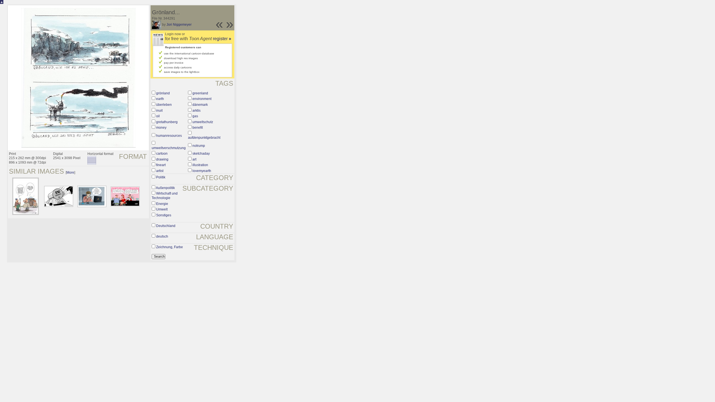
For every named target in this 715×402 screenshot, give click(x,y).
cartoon (162, 153)
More (70, 172)
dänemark (200, 105)
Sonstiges (163, 215)
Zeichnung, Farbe (169, 247)
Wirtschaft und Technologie (165, 196)
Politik (160, 177)
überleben (164, 105)
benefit (197, 128)
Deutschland (165, 226)
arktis (196, 111)
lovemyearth (201, 171)
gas (195, 116)
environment (201, 99)
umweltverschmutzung (169, 148)
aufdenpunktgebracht (204, 138)
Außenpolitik (165, 188)
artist (159, 171)
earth (160, 99)
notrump (198, 146)
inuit (159, 111)
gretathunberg (167, 122)
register (222, 38)
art (194, 159)
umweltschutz (202, 122)
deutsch (162, 236)
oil (158, 116)
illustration (200, 165)
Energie (162, 204)
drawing (162, 159)
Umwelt (162, 209)
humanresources (169, 136)
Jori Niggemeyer (179, 25)
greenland (200, 93)
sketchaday (201, 153)
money (161, 128)
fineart (161, 165)
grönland (163, 93)
